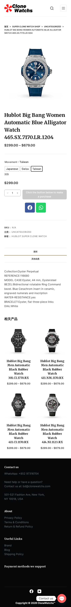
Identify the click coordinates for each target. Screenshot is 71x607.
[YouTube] (39, 591)
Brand (8, 545)
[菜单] (63, 8)
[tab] (35, 251)
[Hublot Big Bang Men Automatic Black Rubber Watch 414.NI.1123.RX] (52, 405)
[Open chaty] (61, 598)
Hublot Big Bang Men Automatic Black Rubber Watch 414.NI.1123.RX (52, 434)
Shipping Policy (14, 554)
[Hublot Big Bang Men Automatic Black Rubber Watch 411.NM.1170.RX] (52, 340)
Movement (11, 162)
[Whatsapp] (41, 208)
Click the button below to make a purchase (44, 194)
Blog (7, 549)
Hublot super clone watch (29, 236)
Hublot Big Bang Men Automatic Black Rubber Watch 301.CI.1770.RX (19, 369)
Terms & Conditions (16, 522)
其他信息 (35, 259)
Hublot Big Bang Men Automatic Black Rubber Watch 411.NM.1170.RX (52, 369)
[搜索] (51, 8)
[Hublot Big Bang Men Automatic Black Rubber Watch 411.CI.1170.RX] (18, 405)
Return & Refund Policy (18, 526)
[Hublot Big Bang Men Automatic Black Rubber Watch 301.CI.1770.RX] (18, 340)
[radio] (12, 168)
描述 (35, 251)
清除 (6, 174)
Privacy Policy (13, 517)
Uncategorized (21, 232)
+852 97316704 (29, 473)
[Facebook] (30, 208)
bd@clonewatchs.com (36, 486)
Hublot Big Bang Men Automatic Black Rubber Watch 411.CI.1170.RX (19, 434)
